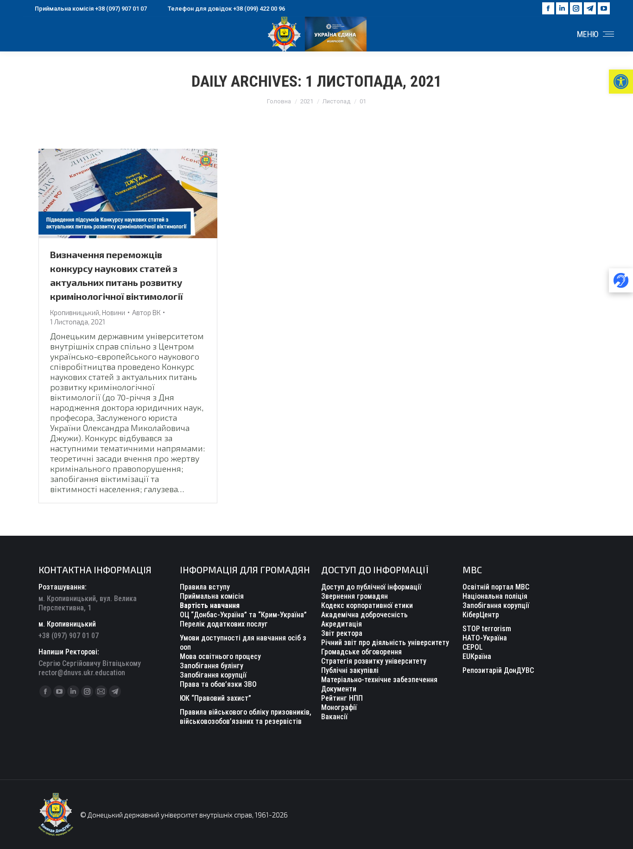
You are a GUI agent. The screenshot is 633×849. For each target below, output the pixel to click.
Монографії (339, 707)
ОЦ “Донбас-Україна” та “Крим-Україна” (243, 614)
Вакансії (334, 716)
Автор (146, 312)
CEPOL (472, 647)
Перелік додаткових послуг (224, 624)
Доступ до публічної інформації (371, 587)
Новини (113, 312)
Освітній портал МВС (495, 587)
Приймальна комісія (212, 596)
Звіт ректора (341, 633)
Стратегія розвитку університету (373, 661)
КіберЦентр (480, 614)
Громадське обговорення (361, 651)
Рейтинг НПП (342, 698)
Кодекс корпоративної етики (367, 605)
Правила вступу (205, 587)
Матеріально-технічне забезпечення (379, 679)
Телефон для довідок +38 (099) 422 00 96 (226, 8)
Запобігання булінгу (211, 665)
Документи (338, 688)
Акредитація (341, 624)
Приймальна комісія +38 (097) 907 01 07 (91, 8)
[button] (621, 82)
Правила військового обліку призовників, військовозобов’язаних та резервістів (245, 717)
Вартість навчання (210, 605)
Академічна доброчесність (364, 614)
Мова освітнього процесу (220, 656)
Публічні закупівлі (350, 670)
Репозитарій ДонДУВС (498, 670)
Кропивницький (74, 312)
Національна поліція (494, 596)
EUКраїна (476, 656)
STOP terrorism (486, 628)
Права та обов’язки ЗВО (218, 684)
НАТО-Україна (484, 638)
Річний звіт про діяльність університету (385, 642)
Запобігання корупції (213, 675)
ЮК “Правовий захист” (215, 698)
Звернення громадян (354, 596)
